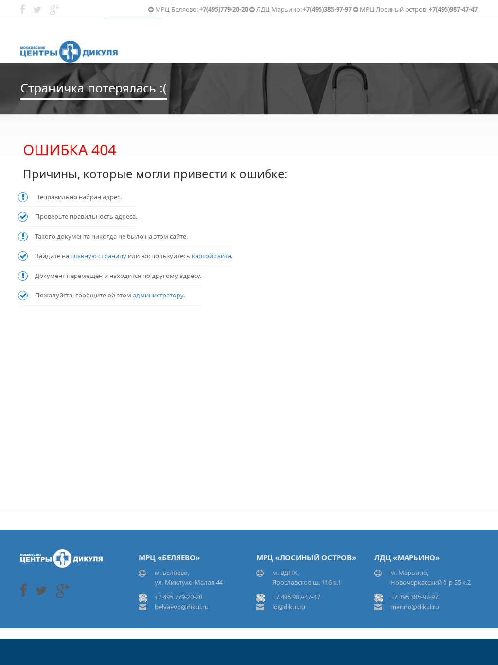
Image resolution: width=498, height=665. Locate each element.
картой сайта (211, 255)
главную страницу (98, 255)
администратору (158, 295)
